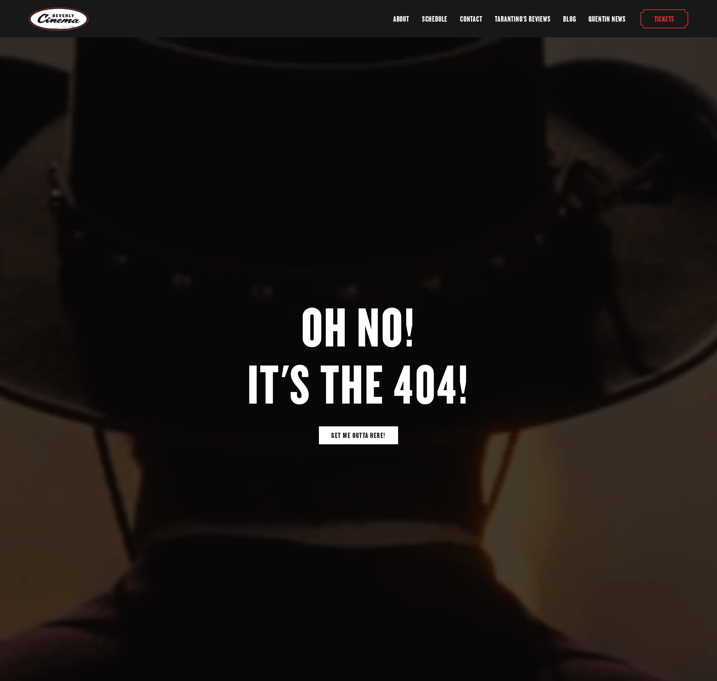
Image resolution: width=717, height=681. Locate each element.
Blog (569, 19)
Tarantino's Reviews (522, 19)
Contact (471, 19)
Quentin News (607, 19)
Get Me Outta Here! (358, 435)
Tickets (664, 18)
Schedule (434, 19)
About (401, 19)
